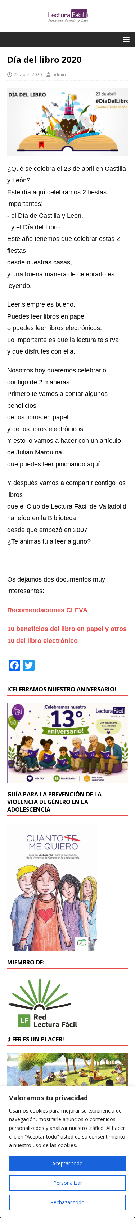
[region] (67, 1152)
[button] (125, 39)
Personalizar (67, 1182)
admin (59, 74)
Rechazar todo (67, 1202)
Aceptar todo (67, 1163)
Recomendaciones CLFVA (47, 610)
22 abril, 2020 (28, 74)
